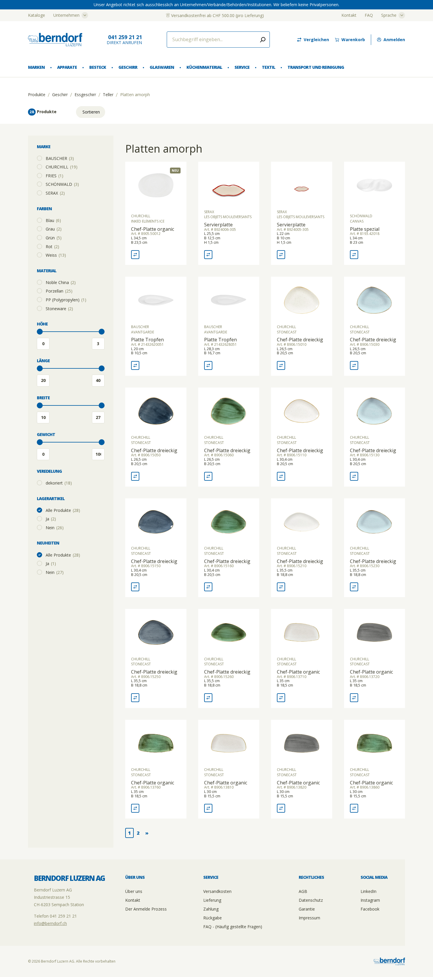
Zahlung (211, 909)
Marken (36, 67)
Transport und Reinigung (315, 67)
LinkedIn (368, 891)
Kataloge (36, 15)
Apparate (67, 67)
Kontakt (348, 15)
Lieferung (212, 900)
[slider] (40, 332)
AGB (303, 891)
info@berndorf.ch (50, 923)
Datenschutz (311, 900)
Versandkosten (217, 891)
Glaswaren (162, 67)
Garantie (307, 909)
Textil (268, 67)
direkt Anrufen (124, 39)
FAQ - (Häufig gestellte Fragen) (232, 926)
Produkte (36, 94)
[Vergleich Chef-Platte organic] (135, 254)
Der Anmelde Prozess (146, 909)
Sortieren (91, 112)
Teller (108, 94)
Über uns (133, 891)
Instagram (370, 900)
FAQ (369, 15)
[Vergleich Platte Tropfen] (135, 365)
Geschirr (127, 67)
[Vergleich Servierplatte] (208, 254)
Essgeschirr (85, 94)
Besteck (97, 67)
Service (241, 67)
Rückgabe (212, 918)
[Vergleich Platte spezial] (354, 254)
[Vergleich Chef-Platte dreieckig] (281, 365)
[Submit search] (263, 39)
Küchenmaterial (204, 67)
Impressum (309, 918)
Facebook (370, 909)
